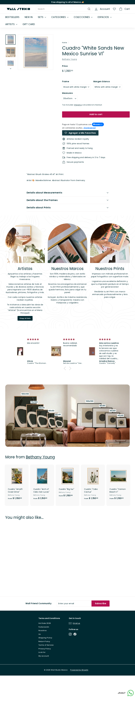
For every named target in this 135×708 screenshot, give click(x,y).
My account (43, 656)
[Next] (10, 68)
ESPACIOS (104, 17)
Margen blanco (101, 81)
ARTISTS (10, 24)
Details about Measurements (44, 192)
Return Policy (44, 641)
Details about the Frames (42, 200)
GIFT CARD (29, 24)
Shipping (78, 105)
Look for (42, 652)
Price (65, 66)
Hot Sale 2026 (44, 623)
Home (64, 43)
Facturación (43, 627)
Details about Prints (39, 207)
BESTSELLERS (12, 17)
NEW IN (29, 17)
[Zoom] (35, 52)
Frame (65, 81)
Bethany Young (69, 59)
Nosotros (42, 630)
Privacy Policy (44, 648)
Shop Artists (25, 318)
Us (39, 634)
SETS (41, 17)
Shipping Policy (45, 637)
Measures (67, 93)
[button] (65, 368)
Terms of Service (46, 645)
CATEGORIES (58, 17)
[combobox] (64, 9)
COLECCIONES (82, 17)
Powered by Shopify (79, 670)
